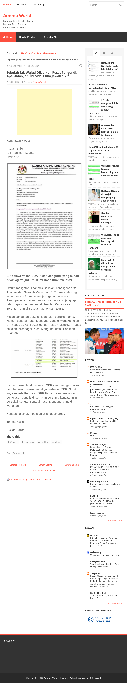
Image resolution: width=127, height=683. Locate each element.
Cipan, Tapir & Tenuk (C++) (104, 418)
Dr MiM (94, 535)
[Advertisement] (44, 112)
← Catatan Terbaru (16, 464)
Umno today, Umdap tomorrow (104, 554)
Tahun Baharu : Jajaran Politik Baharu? (103, 597)
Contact (24, 4)
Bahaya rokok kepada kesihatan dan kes (105, 485)
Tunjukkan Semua (115, 521)
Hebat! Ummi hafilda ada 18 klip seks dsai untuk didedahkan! (103, 150)
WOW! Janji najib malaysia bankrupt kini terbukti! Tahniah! (103, 241)
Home (8, 4)
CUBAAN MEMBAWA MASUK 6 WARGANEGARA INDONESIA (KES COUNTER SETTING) (104, 501)
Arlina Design (76, 677)
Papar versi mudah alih (44, 470)
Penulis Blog (51, 37)
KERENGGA (96, 367)
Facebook (28, 442)
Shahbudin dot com (100, 464)
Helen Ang (95, 552)
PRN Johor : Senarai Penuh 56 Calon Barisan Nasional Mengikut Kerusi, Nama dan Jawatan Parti (103, 541)
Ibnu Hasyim (97, 512)
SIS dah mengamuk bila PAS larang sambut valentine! (103, 106)
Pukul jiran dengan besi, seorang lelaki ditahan (105, 371)
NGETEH (94, 435)
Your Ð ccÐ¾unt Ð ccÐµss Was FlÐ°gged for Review (104, 565)
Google (14, 442)
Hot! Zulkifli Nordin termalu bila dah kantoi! (109, 66)
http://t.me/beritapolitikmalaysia (38, 53)
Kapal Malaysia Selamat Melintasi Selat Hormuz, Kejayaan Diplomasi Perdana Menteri (103, 451)
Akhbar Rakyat (98, 444)
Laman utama (45, 464)
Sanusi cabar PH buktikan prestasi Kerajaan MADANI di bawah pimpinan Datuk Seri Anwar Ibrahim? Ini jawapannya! (104, 390)
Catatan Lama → (73, 464)
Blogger (94, 432)
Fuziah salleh (18, 453)
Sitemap (40, 4)
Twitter (44, 442)
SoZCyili (94, 495)
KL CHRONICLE (98, 593)
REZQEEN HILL (97, 561)
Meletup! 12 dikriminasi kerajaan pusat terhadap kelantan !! (103, 266)
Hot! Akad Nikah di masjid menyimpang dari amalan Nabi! (110, 195)
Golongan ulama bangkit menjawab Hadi (101, 408)
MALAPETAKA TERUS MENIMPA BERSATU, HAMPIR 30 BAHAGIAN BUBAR (104, 470)
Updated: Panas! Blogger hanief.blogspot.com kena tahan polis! (104, 172)
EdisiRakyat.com (99, 481)
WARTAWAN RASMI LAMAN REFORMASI (104, 383)
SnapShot (95, 573)
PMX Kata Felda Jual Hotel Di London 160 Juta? (103, 422)
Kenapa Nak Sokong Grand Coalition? (103, 303)
